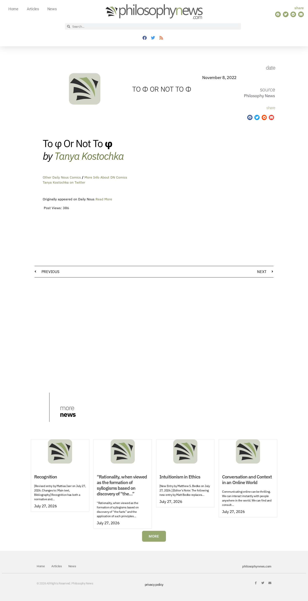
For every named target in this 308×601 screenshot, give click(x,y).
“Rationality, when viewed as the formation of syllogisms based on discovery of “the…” (122, 485)
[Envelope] (269, 583)
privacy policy (154, 584)
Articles (33, 9)
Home (13, 9)
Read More (104, 199)
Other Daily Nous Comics (62, 177)
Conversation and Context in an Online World (247, 479)
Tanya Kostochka (89, 155)
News (52, 9)
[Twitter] (153, 38)
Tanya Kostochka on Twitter (64, 182)
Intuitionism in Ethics (179, 477)
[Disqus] (154, 334)
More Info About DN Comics (105, 177)
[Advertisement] (250, 195)
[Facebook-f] (255, 583)
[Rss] (161, 38)
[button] (278, 14)
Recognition (45, 477)
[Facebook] (144, 38)
